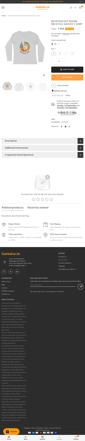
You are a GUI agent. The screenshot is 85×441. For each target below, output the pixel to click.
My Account (62, 260)
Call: (10, 259)
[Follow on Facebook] (4, 271)
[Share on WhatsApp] (69, 126)
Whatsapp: (13, 261)
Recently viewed (38, 207)
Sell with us (6, 294)
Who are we (6, 282)
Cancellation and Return (67, 269)
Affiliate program (8, 291)
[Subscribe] (80, 286)
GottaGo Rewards (64, 263)
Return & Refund (36, 428)
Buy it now (67, 77)
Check (68, 95)
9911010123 (21, 261)
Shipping (65, 34)
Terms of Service (55, 428)
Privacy (45, 428)
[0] (80, 7)
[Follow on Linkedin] (17, 271)
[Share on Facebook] (61, 126)
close (4, 1)
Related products (13, 207)
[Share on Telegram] (65, 126)
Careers (4, 288)
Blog (3, 285)
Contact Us (62, 257)
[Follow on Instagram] (10, 271)
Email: (11, 266)
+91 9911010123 (18, 259)
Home (4, 16)
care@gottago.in (20, 266)
